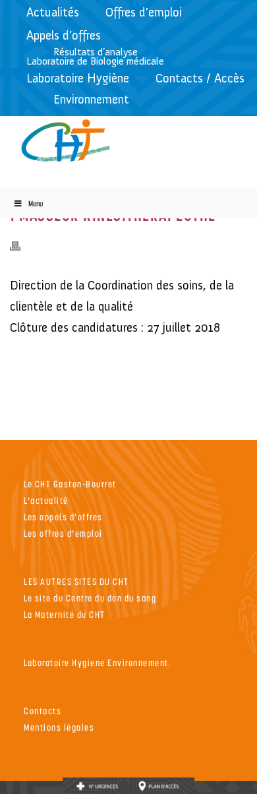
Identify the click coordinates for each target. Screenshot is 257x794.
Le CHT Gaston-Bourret (70, 483)
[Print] (22, 245)
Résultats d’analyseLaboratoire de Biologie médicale (95, 56)
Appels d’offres (63, 35)
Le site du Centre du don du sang (90, 597)
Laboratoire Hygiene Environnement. (97, 662)
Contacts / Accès (200, 78)
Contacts (42, 710)
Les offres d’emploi (63, 533)
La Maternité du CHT (64, 614)
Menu (35, 203)
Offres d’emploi (143, 12)
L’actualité (46, 500)
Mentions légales (59, 727)
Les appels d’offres (63, 516)
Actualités (52, 12)
